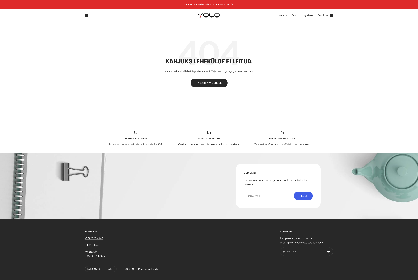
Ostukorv (325, 15)
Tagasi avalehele (209, 83)
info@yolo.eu (92, 244)
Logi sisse (307, 15)
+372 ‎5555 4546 (94, 238)
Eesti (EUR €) (93, 269)
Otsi (294, 15)
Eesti (281, 15)
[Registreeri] (328, 251)
